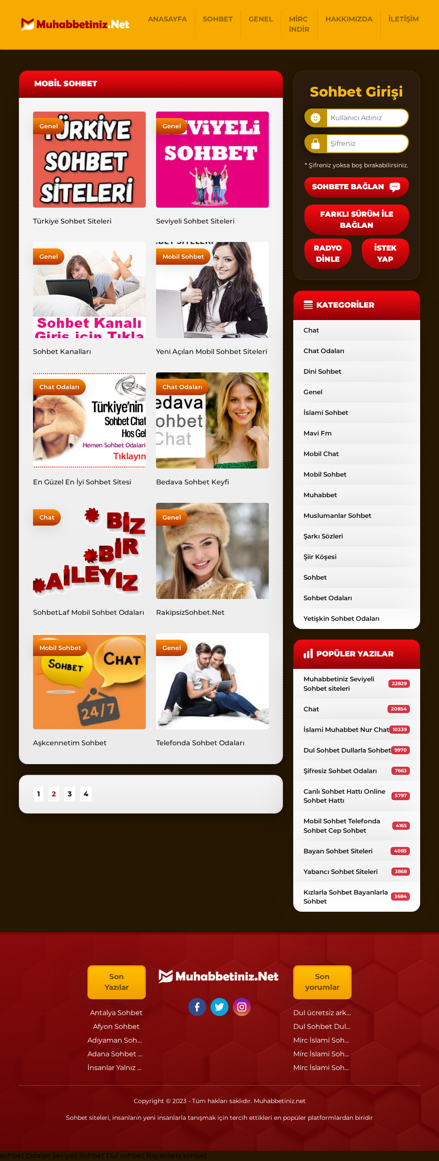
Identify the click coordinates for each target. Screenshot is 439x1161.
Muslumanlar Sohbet (337, 515)
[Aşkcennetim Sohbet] (89, 681)
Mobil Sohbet (183, 256)
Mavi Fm (318, 433)
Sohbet (315, 577)
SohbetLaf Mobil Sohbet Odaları (88, 612)
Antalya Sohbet (116, 1013)
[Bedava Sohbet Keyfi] (212, 420)
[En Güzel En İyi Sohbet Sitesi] (89, 420)
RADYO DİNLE (328, 253)
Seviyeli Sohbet (79, 1156)
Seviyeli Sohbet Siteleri (195, 221)
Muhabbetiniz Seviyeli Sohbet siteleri (355, 683)
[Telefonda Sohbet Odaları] (212, 681)
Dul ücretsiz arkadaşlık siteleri (343, 1013)
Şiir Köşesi (320, 557)
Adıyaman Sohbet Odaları (131, 1040)
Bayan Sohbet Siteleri (355, 851)
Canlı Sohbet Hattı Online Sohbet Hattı (355, 795)
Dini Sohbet (322, 371)
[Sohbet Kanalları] (89, 289)
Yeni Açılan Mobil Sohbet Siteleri (211, 352)
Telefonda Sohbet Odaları (200, 743)
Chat (46, 517)
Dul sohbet (125, 1156)
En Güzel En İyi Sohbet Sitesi (82, 482)
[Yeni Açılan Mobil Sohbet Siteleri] (212, 289)
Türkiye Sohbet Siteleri (72, 221)
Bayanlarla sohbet (176, 1156)
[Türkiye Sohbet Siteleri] (89, 159)
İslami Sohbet (326, 412)
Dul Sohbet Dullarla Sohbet (355, 750)
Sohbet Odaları (328, 598)
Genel (48, 126)
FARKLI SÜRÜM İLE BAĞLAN (356, 220)
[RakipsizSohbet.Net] (212, 550)
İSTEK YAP (385, 253)
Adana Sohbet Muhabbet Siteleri (143, 1054)
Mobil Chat (321, 454)
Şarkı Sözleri (323, 536)
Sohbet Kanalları (62, 352)
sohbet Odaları (25, 1156)
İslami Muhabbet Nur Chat (355, 730)
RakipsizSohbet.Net (190, 612)
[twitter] (220, 1006)
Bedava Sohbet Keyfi (192, 482)
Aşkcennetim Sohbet (70, 743)
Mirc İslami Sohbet (325, 1040)
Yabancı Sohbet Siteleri (355, 872)
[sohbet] (76, 24)
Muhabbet (320, 495)
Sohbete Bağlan (349, 186)
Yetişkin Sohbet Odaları (341, 618)
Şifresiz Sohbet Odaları (355, 771)
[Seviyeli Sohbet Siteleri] (212, 159)
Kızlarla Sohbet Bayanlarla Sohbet (355, 896)
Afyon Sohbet (116, 1026)
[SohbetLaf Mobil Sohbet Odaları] (89, 550)
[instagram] (242, 1006)
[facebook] (198, 1006)
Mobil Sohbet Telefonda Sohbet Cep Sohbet (355, 825)
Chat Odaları (59, 387)
